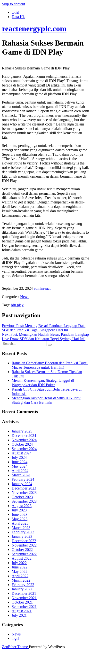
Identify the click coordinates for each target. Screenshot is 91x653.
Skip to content (13, 4)
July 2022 (19, 563)
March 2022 (21, 580)
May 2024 (19, 466)
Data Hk (18, 17)
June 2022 (19, 567)
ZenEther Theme (15, 647)
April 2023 (20, 523)
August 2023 (22, 506)
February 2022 (23, 585)
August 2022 (22, 558)
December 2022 (24, 541)
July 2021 (19, 615)
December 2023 (24, 488)
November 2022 (24, 545)
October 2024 (22, 444)
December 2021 (24, 593)
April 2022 (20, 576)
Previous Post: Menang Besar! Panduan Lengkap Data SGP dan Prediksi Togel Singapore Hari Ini (43, 328)
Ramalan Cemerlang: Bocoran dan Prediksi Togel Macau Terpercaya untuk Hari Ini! (50, 365)
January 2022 (22, 589)
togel (15, 12)
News (24, 297)
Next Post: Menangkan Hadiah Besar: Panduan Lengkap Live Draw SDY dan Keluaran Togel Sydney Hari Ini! (45, 336)
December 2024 (24, 435)
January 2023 (22, 536)
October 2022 (22, 549)
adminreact (42, 288)
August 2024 (22, 453)
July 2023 (19, 510)
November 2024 (24, 440)
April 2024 (20, 471)
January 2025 (22, 431)
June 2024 (19, 462)
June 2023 (19, 514)
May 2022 (19, 571)
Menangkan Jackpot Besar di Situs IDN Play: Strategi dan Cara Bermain (46, 400)
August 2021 (22, 611)
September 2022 (24, 554)
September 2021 (24, 607)
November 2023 (24, 492)
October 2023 (22, 497)
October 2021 (22, 602)
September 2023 (24, 501)
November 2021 (24, 598)
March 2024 (21, 475)
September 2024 (24, 449)
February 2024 (23, 479)
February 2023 (23, 532)
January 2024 (22, 484)
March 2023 (21, 528)
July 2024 (19, 457)
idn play (17, 305)
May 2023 (19, 519)
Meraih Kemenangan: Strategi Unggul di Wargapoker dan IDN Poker (43, 382)
